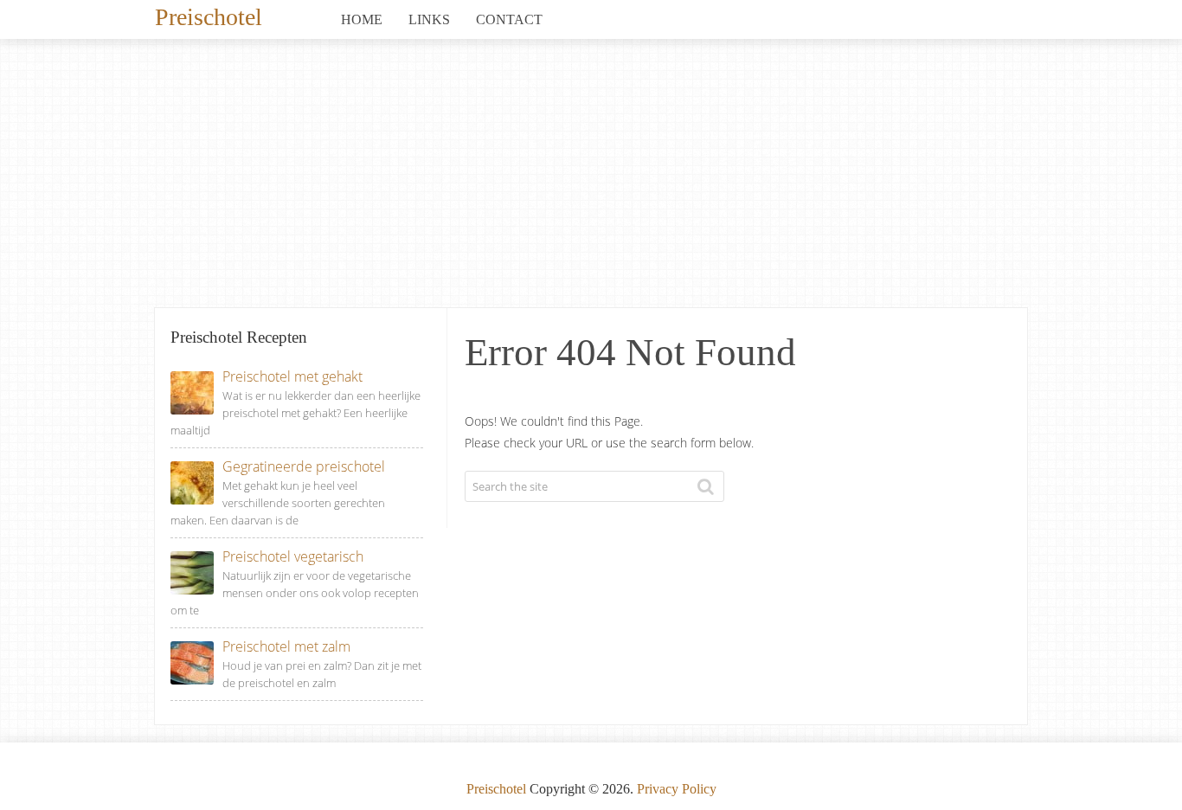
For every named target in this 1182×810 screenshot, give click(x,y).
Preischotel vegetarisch (292, 556)
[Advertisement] (591, 177)
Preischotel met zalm (286, 646)
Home (361, 19)
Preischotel (208, 15)
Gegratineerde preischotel (303, 466)
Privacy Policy (676, 788)
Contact (509, 19)
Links (429, 19)
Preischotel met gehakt (292, 376)
